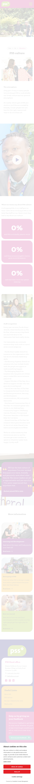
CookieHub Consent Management (20, 781)
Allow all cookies (17, 767)
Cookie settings (17, 777)
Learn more (7, 761)
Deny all (17, 772)
